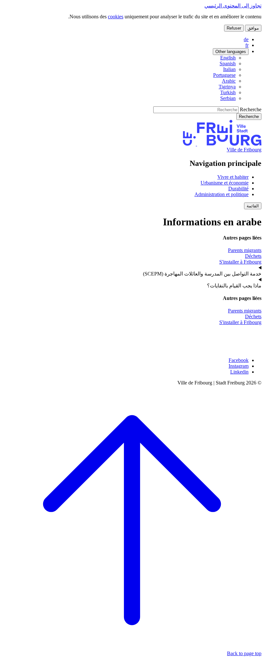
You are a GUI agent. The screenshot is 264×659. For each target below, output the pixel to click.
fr (247, 45)
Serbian (228, 98)
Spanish (228, 63)
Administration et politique (221, 194)
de (246, 39)
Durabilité (238, 188)
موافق (253, 28)
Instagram (239, 366)
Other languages (230, 51)
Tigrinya (227, 86)
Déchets (253, 256)
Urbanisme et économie (225, 182)
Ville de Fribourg (244, 149)
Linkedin (239, 372)
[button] (252, 206)
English (228, 57)
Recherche (250, 109)
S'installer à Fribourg (240, 262)
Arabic (229, 81)
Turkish (228, 92)
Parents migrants (244, 250)
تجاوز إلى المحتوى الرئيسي (232, 5)
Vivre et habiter (233, 177)
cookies (115, 16)
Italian (229, 69)
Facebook (239, 360)
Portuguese (224, 75)
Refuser (234, 28)
